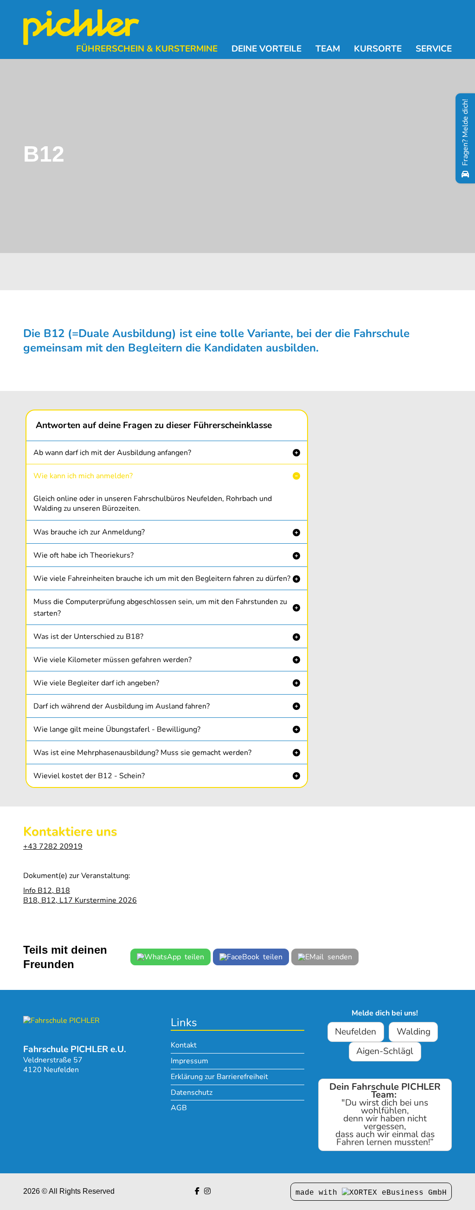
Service (434, 49)
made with (318, 1193)
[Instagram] (207, 1191)
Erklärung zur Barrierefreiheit (219, 1077)
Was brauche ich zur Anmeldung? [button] (89, 532)
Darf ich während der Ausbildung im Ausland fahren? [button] (121, 706)
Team (327, 49)
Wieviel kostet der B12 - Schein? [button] (89, 776)
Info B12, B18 (46, 890)
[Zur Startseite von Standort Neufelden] (81, 27)
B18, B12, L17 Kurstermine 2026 (80, 900)
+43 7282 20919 (53, 846)
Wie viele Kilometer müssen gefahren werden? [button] (112, 660)
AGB (179, 1108)
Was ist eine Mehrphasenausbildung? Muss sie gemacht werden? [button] (142, 753)
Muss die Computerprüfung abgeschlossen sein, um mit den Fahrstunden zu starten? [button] (160, 607)
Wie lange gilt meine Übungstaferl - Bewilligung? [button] (116, 729)
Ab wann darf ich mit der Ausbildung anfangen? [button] (112, 453)
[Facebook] (197, 1191)
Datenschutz (191, 1092)
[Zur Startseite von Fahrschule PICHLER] (61, 1020)
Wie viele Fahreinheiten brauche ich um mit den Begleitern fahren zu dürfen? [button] (161, 578)
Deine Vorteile (266, 49)
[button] (166, 452)
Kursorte (378, 49)
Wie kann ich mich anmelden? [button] (83, 476)
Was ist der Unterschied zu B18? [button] (88, 636)
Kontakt (184, 1045)
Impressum (189, 1061)
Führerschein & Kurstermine (147, 49)
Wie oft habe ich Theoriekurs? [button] (83, 555)
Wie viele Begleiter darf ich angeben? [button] (96, 683)
